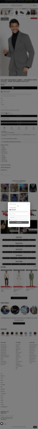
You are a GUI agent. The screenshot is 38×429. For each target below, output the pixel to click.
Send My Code (19, 222)
